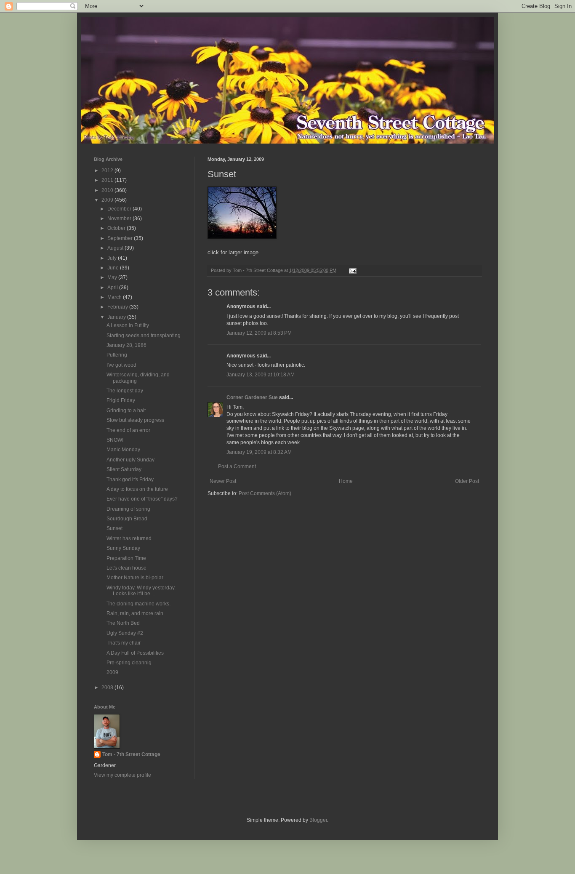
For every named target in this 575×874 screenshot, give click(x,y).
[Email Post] (352, 270)
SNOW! (114, 440)
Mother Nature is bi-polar (134, 578)
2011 (107, 180)
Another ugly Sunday (130, 460)
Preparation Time (126, 558)
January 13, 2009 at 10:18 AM (260, 375)
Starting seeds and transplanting (143, 335)
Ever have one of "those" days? (142, 499)
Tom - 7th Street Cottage (131, 754)
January (117, 317)
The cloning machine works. (138, 604)
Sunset (114, 528)
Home (346, 481)
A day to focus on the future (137, 489)
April (113, 287)
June (113, 268)
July (112, 258)
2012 (107, 170)
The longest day (124, 391)
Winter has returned (129, 538)
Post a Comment (237, 466)
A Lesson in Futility (127, 325)
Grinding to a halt (126, 410)
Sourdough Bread (126, 519)
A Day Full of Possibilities (135, 653)
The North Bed (123, 623)
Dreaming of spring (128, 509)
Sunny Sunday (123, 548)
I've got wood (121, 365)
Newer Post (223, 481)
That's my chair (123, 643)
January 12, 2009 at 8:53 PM (259, 333)
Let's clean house (126, 568)
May (112, 277)
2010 (107, 190)
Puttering (116, 355)
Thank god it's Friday (130, 479)
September (120, 238)
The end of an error (128, 430)
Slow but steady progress (135, 420)
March (115, 297)
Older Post (467, 481)
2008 (107, 687)
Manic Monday (123, 450)
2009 (107, 200)
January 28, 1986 (126, 345)
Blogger (318, 820)
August (116, 248)
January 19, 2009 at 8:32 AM (259, 452)
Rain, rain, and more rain (134, 613)
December (120, 209)
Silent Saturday (123, 469)
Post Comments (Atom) (265, 493)
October (117, 228)
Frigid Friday (120, 400)
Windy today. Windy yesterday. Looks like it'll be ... (141, 591)
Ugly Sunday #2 (124, 633)
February (118, 307)
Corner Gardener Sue (252, 397)
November (120, 218)
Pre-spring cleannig (129, 663)
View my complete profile (122, 775)
